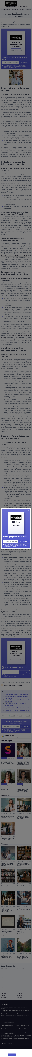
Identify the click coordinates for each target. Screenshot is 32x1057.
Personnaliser (21, 1054)
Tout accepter (12, 1054)
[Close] (28, 510)
